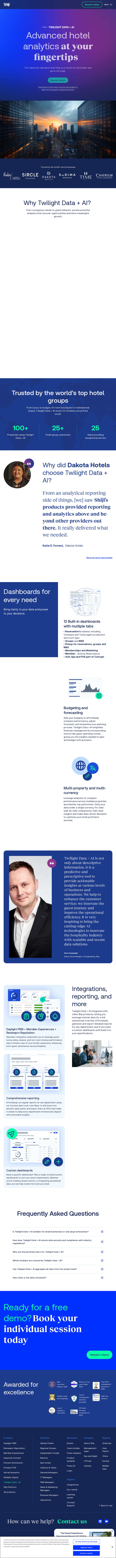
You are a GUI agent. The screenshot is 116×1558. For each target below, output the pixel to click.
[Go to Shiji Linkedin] (100, 1521)
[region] (58, 1547)
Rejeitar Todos (86, 1547)
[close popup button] (112, 1531)
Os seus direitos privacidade (86, 1542)
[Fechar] (112, 1547)
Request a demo (92, 5)
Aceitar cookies (86, 1553)
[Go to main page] (7, 4)
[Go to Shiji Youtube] (106, 1521)
